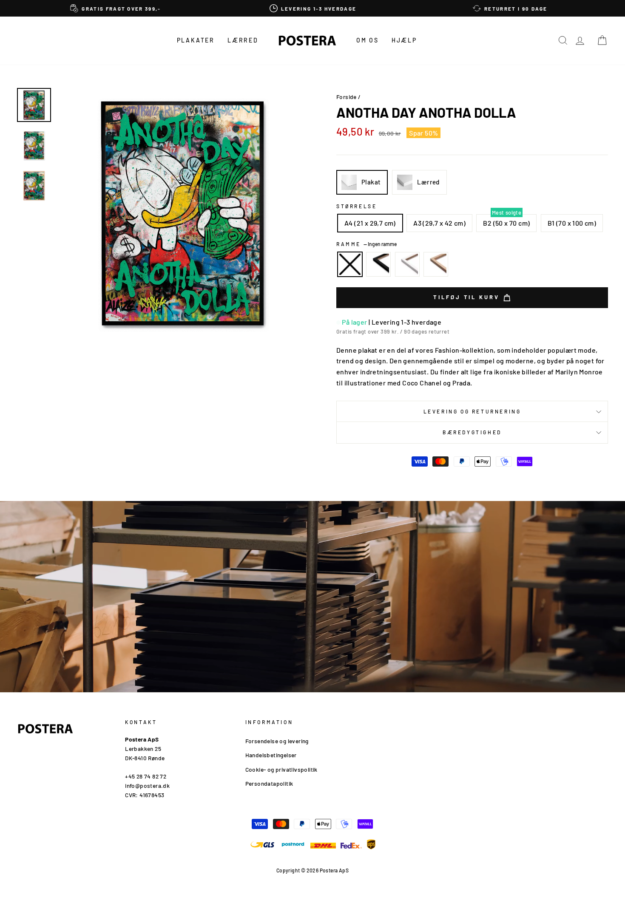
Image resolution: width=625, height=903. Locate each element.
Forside (346, 96)
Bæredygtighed (472, 432)
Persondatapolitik (269, 783)
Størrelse (356, 206)
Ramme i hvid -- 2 (407, 264)
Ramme (366, 244)
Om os (367, 40)
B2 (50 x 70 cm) (506, 223)
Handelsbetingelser (271, 755)
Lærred (243, 40)
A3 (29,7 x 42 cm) (439, 223)
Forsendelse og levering (277, 740)
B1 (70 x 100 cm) (572, 223)
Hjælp (404, 40)
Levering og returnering (472, 411)
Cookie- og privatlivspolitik (281, 769)
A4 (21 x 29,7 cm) (370, 223)
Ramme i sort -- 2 (378, 264)
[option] (115, 8)
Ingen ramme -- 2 (350, 264)
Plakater (196, 40)
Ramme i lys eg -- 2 (436, 264)
